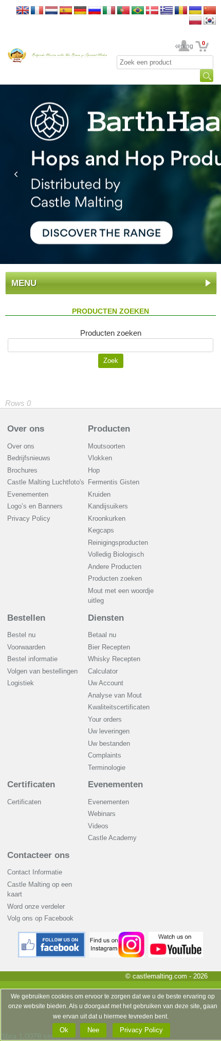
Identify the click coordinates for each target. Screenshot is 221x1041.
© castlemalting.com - (166, 976)
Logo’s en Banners (35, 506)
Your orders (105, 719)
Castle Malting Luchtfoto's (45, 482)
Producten (109, 429)
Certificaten (31, 784)
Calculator (103, 671)
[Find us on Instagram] (116, 935)
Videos (98, 826)
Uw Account (105, 683)
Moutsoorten (106, 446)
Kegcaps (101, 530)
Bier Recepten (109, 647)
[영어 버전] (210, 21)
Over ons (25, 429)
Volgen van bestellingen (42, 671)
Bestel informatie (32, 659)
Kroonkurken (106, 518)
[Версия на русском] (94, 11)
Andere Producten (114, 566)
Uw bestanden (109, 743)
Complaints (104, 755)
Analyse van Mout (115, 695)
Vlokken (100, 458)
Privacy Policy (28, 518)
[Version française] (37, 11)
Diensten (106, 618)
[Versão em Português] (123, 11)
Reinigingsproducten (118, 542)
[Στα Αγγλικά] (166, 11)
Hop (94, 470)
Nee (93, 1030)
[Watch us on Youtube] (176, 935)
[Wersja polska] (195, 21)
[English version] (22, 11)
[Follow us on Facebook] (52, 935)
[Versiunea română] (181, 11)
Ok (64, 1030)
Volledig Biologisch (116, 554)
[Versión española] (66, 11)
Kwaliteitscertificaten (119, 707)
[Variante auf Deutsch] (80, 11)
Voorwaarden (26, 647)
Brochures (22, 470)
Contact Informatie (34, 872)
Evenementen (27, 494)
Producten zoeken (115, 578)
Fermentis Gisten (113, 482)
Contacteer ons (38, 855)
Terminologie (106, 767)
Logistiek (20, 683)
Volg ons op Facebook (40, 918)
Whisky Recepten (114, 659)
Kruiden (99, 494)
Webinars (102, 814)
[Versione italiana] (109, 11)
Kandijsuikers (108, 506)
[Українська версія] (195, 11)
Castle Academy (112, 838)
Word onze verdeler (36, 906)
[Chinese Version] (210, 11)
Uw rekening (184, 46)
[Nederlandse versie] (51, 11)
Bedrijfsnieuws (28, 458)
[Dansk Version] (152, 11)
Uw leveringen (109, 731)
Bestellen (26, 618)
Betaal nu (102, 635)
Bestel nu (21, 635)
